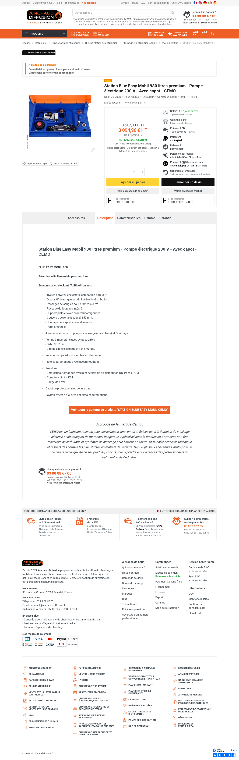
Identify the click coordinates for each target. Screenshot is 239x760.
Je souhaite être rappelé (65, 163)
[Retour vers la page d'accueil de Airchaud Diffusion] (44, 15)
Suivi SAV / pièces (181, 3)
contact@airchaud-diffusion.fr (48, 605)
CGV (191, 593)
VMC (31, 715)
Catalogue (128, 588)
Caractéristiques (128, 218)
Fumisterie (185, 688)
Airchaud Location (40, 668)
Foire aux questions (133, 609)
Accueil (26, 3)
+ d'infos (191, 132)
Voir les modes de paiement (132, 191)
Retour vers (41, 52)
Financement (162, 586)
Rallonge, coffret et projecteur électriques (193, 701)
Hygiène (83, 680)
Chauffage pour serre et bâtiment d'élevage (94, 708)
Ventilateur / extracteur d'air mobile (45, 693)
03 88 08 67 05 (204, 16)
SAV (143, 3)
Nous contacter (131, 572)
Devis (135, 3)
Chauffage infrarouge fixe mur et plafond (95, 733)
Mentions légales (199, 599)
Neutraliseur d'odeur (92, 674)
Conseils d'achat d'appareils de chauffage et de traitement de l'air (62, 619)
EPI (91, 218)
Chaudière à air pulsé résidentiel (141, 669)
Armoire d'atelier (188, 674)
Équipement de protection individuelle (194, 710)
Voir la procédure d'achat (188, 191)
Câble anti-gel (137, 699)
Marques (127, 593)
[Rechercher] (172, 12)
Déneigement (186, 717)
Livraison (160, 592)
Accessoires (76, 218)
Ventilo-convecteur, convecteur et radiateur (144, 677)
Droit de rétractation (167, 607)
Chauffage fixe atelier (93, 686)
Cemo (117, 102)
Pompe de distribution (142, 720)
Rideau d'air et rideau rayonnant (92, 716)
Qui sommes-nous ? (43, 3)
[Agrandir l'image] (93, 150)
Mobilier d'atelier (189, 668)
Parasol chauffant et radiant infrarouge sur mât (96, 724)
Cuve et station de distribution (139, 712)
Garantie (165, 218)
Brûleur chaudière (140, 705)
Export (159, 597)
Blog (59, 3)
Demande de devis (132, 578)
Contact (125, 3)
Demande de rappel (133, 583)
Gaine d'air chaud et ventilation (190, 681)
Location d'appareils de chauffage (43, 627)
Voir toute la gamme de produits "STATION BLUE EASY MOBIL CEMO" (119, 409)
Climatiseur (36, 674)
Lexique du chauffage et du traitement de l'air (50, 623)
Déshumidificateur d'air (43, 721)
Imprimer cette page (37, 163)
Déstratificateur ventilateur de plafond (43, 708)
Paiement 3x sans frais (168, 581)
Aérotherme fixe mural (93, 692)
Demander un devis (188, 182)
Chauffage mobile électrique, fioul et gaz (93, 699)
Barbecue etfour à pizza (186, 724)
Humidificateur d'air (41, 727)
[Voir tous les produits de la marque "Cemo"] (108, 80)
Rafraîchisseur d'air (41, 680)
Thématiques (72, 3)
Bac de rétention (138, 726)
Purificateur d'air (90, 668)
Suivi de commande (158, 3)
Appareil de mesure (190, 694)
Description (105, 218)
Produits (37, 33)
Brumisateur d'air (40, 686)
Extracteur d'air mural (43, 700)
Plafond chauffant (140, 685)
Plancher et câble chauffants (139, 692)
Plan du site (195, 613)
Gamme (150, 218)
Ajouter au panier (133, 182)
